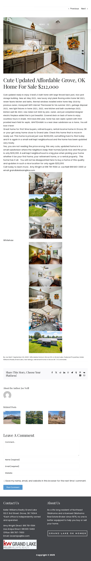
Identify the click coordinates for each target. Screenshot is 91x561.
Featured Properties (71, 357)
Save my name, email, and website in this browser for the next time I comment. (46, 480)
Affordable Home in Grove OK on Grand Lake (46, 357)
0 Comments (62, 360)
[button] (48, 24)
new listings (28, 360)
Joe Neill (8, 357)
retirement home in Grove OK (44, 360)
